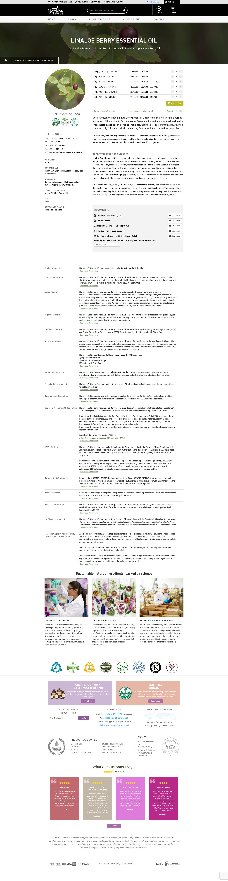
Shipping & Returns (146, 750)
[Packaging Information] (175, 111)
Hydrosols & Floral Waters (82, 752)
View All (114, 825)
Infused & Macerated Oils (112, 744)
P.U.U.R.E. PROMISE (99, 19)
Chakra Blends (108, 749)
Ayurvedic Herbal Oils (111, 746)
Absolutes (75, 749)
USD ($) (171, 2)
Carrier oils (75, 746)
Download (175, 215)
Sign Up (83, 718)
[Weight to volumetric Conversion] (140, 111)
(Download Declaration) (88, 271)
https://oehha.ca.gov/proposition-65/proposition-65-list (101, 438)
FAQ (139, 744)
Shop (71, 19)
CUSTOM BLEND (131, 19)
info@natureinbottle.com (118, 721)
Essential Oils (76, 744)
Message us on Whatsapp (115, 718)
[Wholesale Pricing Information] (104, 111)
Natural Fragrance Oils (111, 752)
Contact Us (160, 19)
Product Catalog (145, 753)
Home (51, 19)
